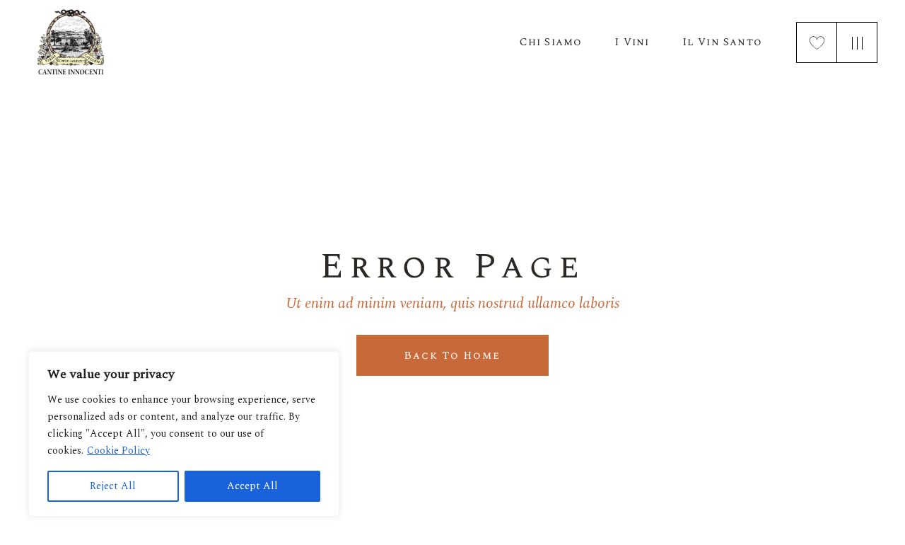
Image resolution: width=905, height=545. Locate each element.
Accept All (252, 485)
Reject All (113, 485)
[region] (183, 434)
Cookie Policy (118, 450)
